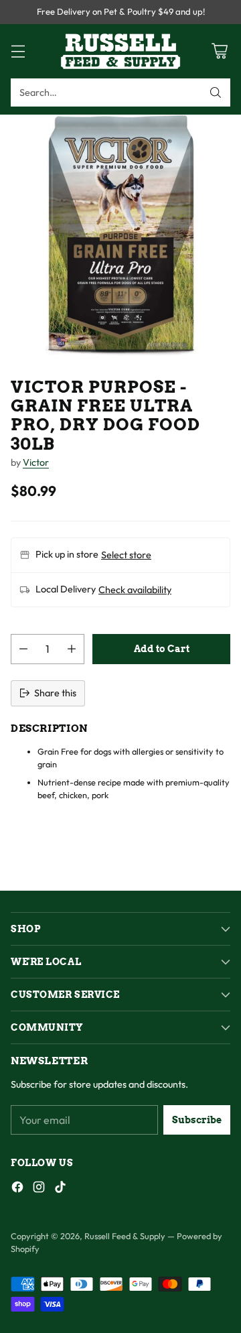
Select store (126, 555)
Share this (55, 693)
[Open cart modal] (219, 51)
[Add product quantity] (72, 649)
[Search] (215, 92)
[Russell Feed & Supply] (120, 51)
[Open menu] (17, 51)
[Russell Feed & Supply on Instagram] (39, 1189)
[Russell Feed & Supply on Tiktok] (60, 1189)
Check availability (134, 590)
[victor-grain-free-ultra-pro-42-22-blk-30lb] (120, 235)
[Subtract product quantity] (23, 649)
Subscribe (197, 1120)
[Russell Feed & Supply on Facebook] (17, 1189)
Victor (36, 462)
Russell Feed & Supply (124, 1235)
